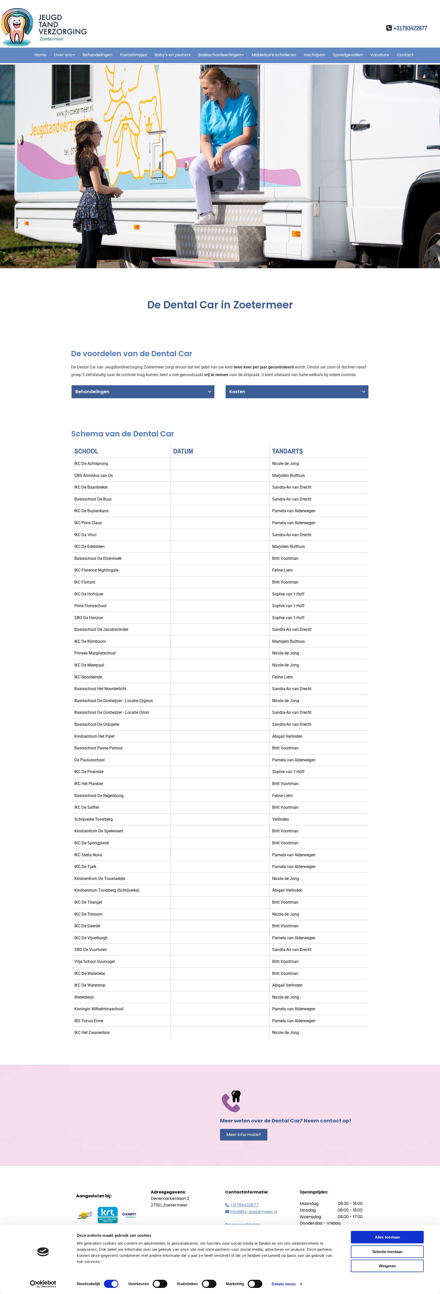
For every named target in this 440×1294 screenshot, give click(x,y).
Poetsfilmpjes (133, 55)
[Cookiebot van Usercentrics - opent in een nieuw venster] (43, 1284)
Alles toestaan (387, 1237)
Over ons (63, 55)
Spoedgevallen (348, 55)
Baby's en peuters (172, 55)
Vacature (379, 55)
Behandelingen (97, 55)
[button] (243, 1135)
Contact (405, 55)
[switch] (160, 1284)
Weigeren (387, 1266)
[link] (60, 55)
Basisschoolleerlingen (219, 55)
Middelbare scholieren (274, 55)
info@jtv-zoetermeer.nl (253, 1212)
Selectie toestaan (387, 1251)
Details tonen (283, 1284)
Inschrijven (314, 55)
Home (40, 55)
